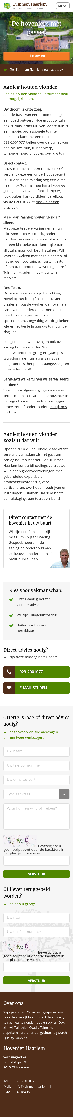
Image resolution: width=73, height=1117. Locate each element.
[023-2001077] (36, 56)
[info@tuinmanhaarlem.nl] (36, 688)
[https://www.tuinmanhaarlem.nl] (26, 6)
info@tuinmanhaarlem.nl (32, 186)
